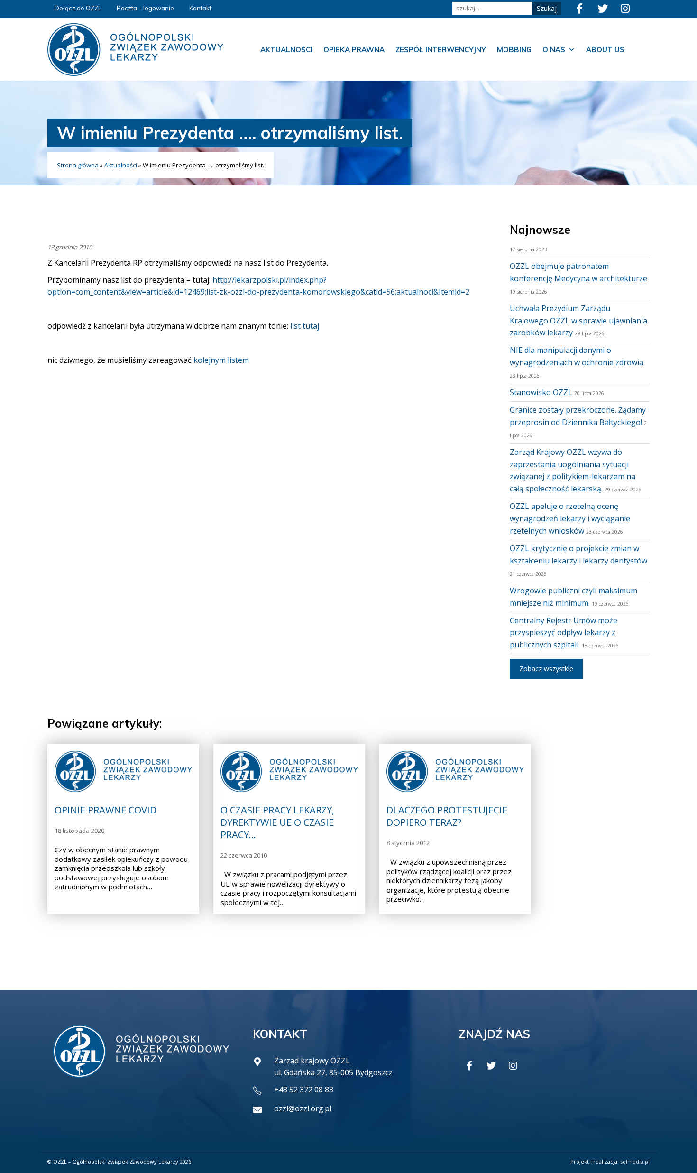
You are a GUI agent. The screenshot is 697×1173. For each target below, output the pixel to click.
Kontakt (200, 8)
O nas (553, 49)
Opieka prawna (354, 49)
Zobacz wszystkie (546, 668)
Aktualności (286, 49)
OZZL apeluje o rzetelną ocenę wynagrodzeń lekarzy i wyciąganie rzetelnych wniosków (570, 518)
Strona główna (78, 165)
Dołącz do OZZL (78, 8)
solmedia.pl (635, 1161)
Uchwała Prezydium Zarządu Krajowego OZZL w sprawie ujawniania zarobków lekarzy (578, 320)
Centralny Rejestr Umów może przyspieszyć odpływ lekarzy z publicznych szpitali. (563, 632)
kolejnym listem (221, 360)
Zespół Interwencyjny (440, 49)
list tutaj (304, 326)
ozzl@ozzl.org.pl (302, 1108)
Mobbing (514, 49)
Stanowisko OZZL (541, 392)
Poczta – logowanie (145, 8)
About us (605, 49)
